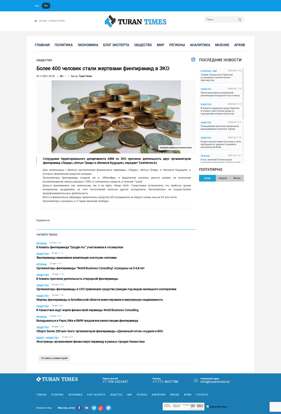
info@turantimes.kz (215, 382)
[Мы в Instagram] (101, 408)
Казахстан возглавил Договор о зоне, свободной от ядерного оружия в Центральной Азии (221, 144)
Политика (64, 45)
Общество (143, 45)
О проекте (202, 394)
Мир (160, 45)
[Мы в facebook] (79, 408)
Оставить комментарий (54, 358)
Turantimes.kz (147, 162)
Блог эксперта (116, 45)
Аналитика (200, 45)
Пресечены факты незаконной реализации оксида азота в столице (221, 94)
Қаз (37, 5)
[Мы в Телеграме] (94, 408)
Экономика (88, 45)
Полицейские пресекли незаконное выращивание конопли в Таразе (220, 127)
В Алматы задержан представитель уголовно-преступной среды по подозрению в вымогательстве (220, 111)
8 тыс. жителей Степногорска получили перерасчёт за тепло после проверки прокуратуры (221, 162)
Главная (42, 45)
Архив (239, 45)
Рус (46, 5)
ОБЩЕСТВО (44, 60)
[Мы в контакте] (86, 408)
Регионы (177, 45)
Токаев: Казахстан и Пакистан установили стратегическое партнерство (217, 77)
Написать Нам (44, 408)
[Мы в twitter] (108, 408)
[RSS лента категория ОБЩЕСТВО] (193, 60)
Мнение (222, 45)
